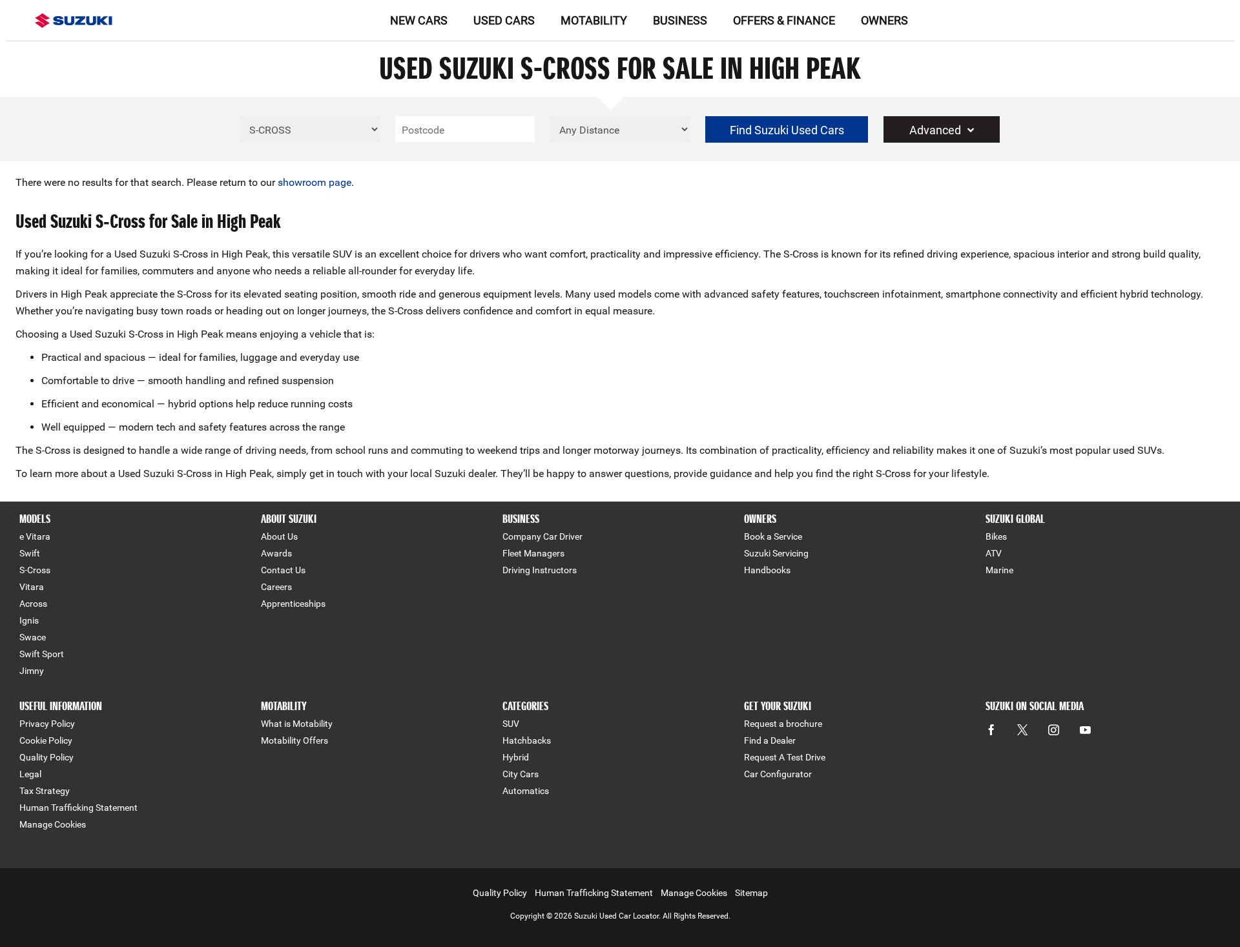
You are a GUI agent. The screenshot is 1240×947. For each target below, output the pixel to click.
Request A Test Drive (784, 757)
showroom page (314, 182)
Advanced (935, 130)
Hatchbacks (526, 740)
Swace (32, 637)
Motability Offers (294, 740)
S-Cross (34, 570)
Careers (276, 587)
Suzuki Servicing (776, 553)
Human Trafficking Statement (78, 807)
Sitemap (751, 893)
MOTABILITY (594, 20)
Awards (276, 553)
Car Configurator (778, 774)
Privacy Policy (47, 723)
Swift (29, 553)
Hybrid (515, 757)
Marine (999, 570)
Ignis (29, 620)
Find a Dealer (770, 740)
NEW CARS (419, 20)
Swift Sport (41, 654)
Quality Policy (46, 757)
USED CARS (504, 20)
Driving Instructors (539, 570)
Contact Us (283, 570)
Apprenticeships (293, 603)
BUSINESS (680, 20)
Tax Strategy (44, 791)
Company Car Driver (542, 536)
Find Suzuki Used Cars (787, 130)
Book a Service (773, 536)
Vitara (31, 587)
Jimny (31, 671)
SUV (510, 723)
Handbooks (767, 570)
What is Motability (297, 723)
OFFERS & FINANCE (784, 20)
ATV (994, 553)
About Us (279, 536)
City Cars (520, 774)
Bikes (996, 536)
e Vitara (34, 536)
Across (33, 603)
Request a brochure (783, 723)
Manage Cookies (52, 824)
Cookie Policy (45, 740)
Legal (30, 774)
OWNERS (884, 20)
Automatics (525, 791)
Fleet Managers (533, 553)
